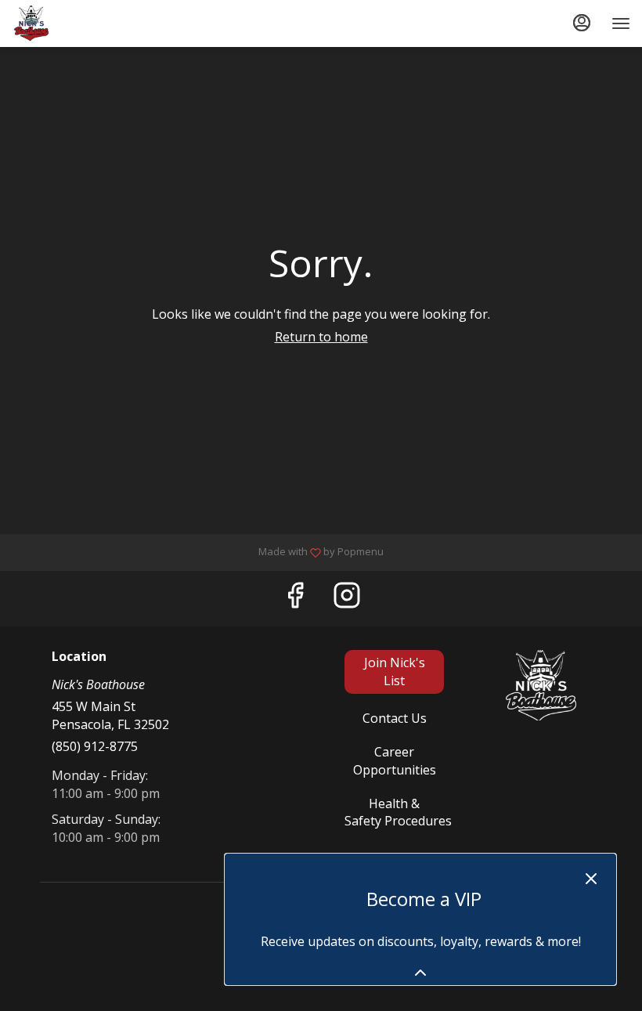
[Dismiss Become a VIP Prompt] (591, 878)
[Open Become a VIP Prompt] (420, 972)
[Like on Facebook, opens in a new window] (295, 599)
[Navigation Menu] (621, 23)
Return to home (321, 336)
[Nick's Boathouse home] (82, 23)
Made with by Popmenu (198, 551)
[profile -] (581, 22)
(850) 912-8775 (95, 746)
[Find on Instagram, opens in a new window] (347, 599)
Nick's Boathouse (541, 685)
